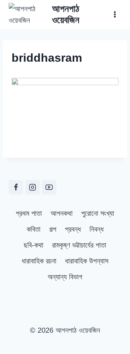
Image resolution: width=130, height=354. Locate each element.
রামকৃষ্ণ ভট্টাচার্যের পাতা (79, 245)
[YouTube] (49, 187)
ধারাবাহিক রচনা (39, 261)
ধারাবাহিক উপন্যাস (86, 261)
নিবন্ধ (97, 229)
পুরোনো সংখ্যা (97, 213)
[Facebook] (16, 187)
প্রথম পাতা (29, 213)
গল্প (52, 229)
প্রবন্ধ (73, 229)
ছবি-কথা (33, 245)
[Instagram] (32, 187)
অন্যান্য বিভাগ (65, 277)
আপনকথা (62, 213)
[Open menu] (114, 14)
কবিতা (33, 229)
